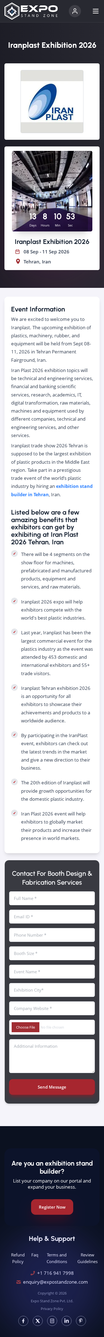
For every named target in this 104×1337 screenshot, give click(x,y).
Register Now (52, 1207)
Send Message (52, 1087)
